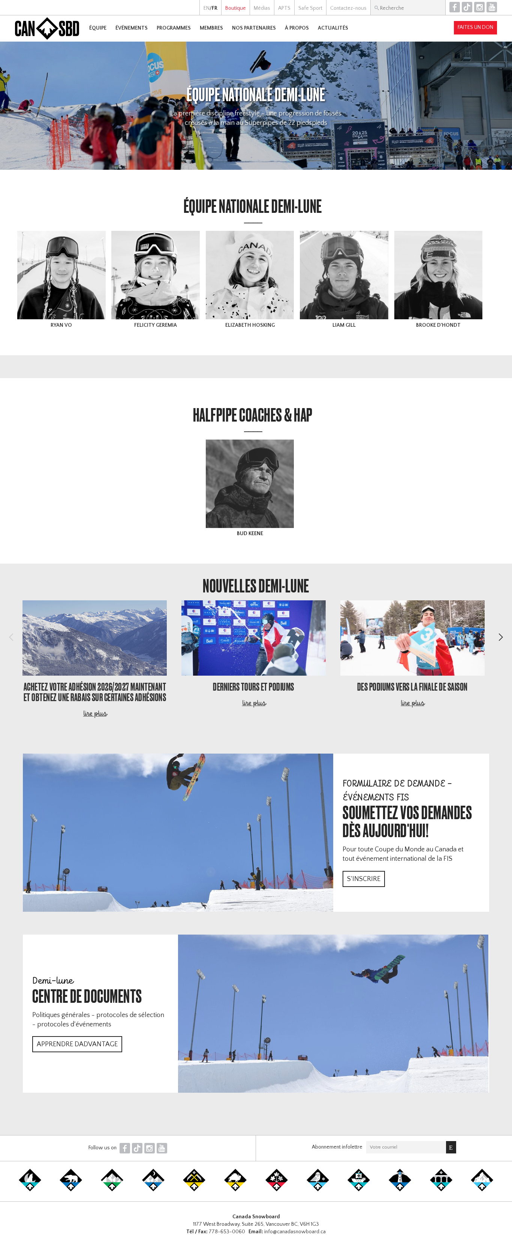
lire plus (94, 714)
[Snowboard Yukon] (30, 1190)
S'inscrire (363, 879)
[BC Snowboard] (112, 1190)
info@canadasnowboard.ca (295, 1232)
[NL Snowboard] (482, 1190)
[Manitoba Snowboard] (235, 1190)
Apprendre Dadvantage (77, 1044)
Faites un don (475, 27)
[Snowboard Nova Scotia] (400, 1190)
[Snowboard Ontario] (276, 1190)
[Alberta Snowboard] (153, 1190)
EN (207, 8)
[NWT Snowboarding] (71, 1190)
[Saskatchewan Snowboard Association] (194, 1190)
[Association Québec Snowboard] (318, 1190)
